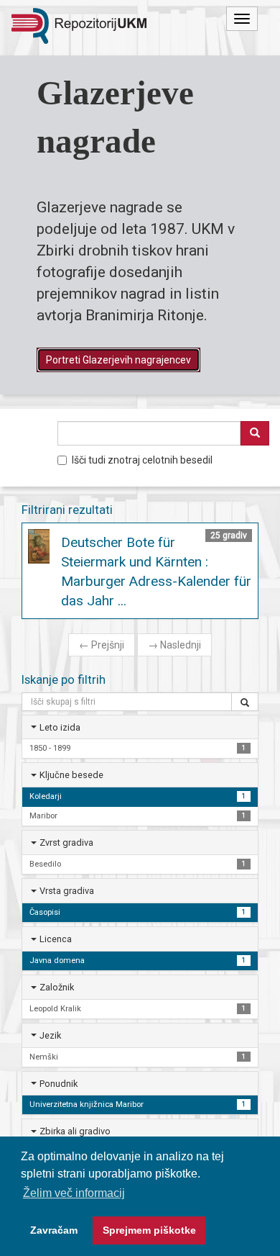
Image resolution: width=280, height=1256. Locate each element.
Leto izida (59, 727)
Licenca (55, 939)
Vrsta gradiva (66, 890)
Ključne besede (71, 774)
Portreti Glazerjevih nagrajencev (118, 360)
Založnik (56, 987)
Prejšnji (101, 645)
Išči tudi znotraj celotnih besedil (142, 460)
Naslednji (174, 645)
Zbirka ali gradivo (75, 1131)
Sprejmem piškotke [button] (149, 1230)
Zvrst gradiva (66, 842)
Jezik (50, 1035)
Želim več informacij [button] (74, 1193)
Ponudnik (58, 1083)
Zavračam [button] (54, 1230)
